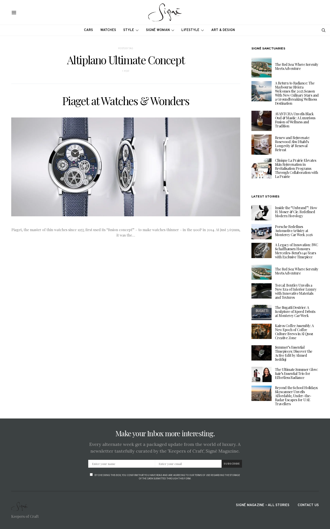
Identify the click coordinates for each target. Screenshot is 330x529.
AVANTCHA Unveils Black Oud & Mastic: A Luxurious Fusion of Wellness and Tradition (295, 119)
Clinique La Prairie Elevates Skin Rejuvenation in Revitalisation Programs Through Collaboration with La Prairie (296, 168)
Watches (108, 30)
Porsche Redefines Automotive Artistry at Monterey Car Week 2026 (294, 230)
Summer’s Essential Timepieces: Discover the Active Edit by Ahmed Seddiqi (293, 353)
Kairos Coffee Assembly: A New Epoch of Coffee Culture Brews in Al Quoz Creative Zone (294, 331)
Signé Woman (158, 30)
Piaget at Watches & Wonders (125, 100)
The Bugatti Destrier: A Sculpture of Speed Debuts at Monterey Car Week (295, 311)
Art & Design (223, 30)
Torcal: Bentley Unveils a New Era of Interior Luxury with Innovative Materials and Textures (295, 291)
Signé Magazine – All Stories (262, 505)
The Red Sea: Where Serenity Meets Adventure (296, 66)
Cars (88, 30)
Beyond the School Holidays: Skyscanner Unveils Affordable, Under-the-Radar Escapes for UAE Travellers (296, 395)
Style (128, 30)
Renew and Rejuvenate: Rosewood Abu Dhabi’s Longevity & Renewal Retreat (292, 143)
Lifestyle (190, 30)
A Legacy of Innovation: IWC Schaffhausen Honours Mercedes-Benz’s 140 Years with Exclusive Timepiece (296, 250)
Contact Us (308, 505)
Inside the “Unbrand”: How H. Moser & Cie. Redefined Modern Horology (296, 211)
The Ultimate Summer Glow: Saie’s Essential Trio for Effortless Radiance (296, 373)
